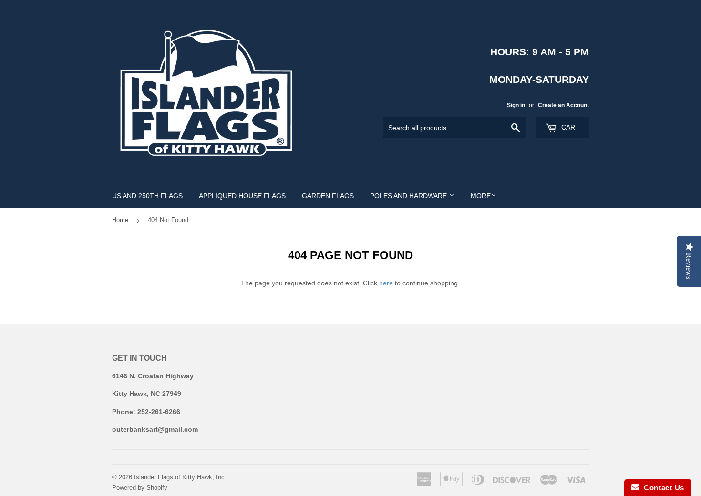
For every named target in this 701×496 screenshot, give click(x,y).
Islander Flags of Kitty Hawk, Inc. (180, 477)
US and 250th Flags (147, 196)
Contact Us (661, 488)
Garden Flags (328, 196)
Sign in (516, 105)
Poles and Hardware (409, 196)
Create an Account (563, 105)
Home (120, 219)
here (386, 283)
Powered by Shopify (139, 487)
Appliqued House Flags (242, 196)
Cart (569, 127)
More (481, 196)
